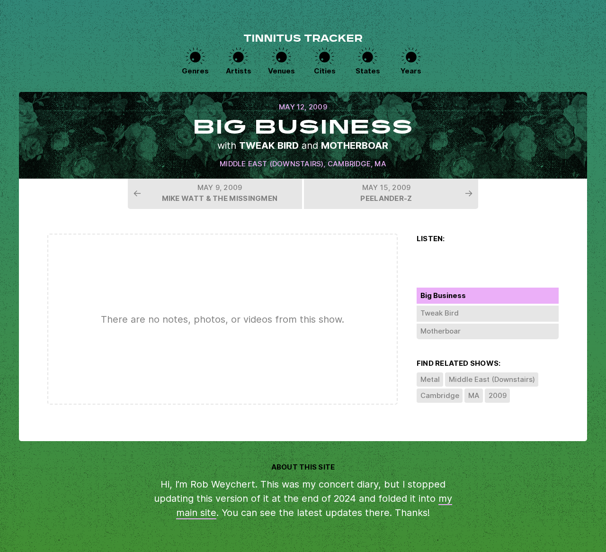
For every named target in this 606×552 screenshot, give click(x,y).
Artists (238, 70)
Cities (325, 70)
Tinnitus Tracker (303, 39)
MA (380, 163)
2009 (498, 395)
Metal (430, 379)
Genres (195, 70)
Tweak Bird (269, 145)
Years (411, 70)
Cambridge (349, 163)
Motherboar (354, 145)
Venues (281, 70)
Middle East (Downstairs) (271, 163)
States (368, 70)
